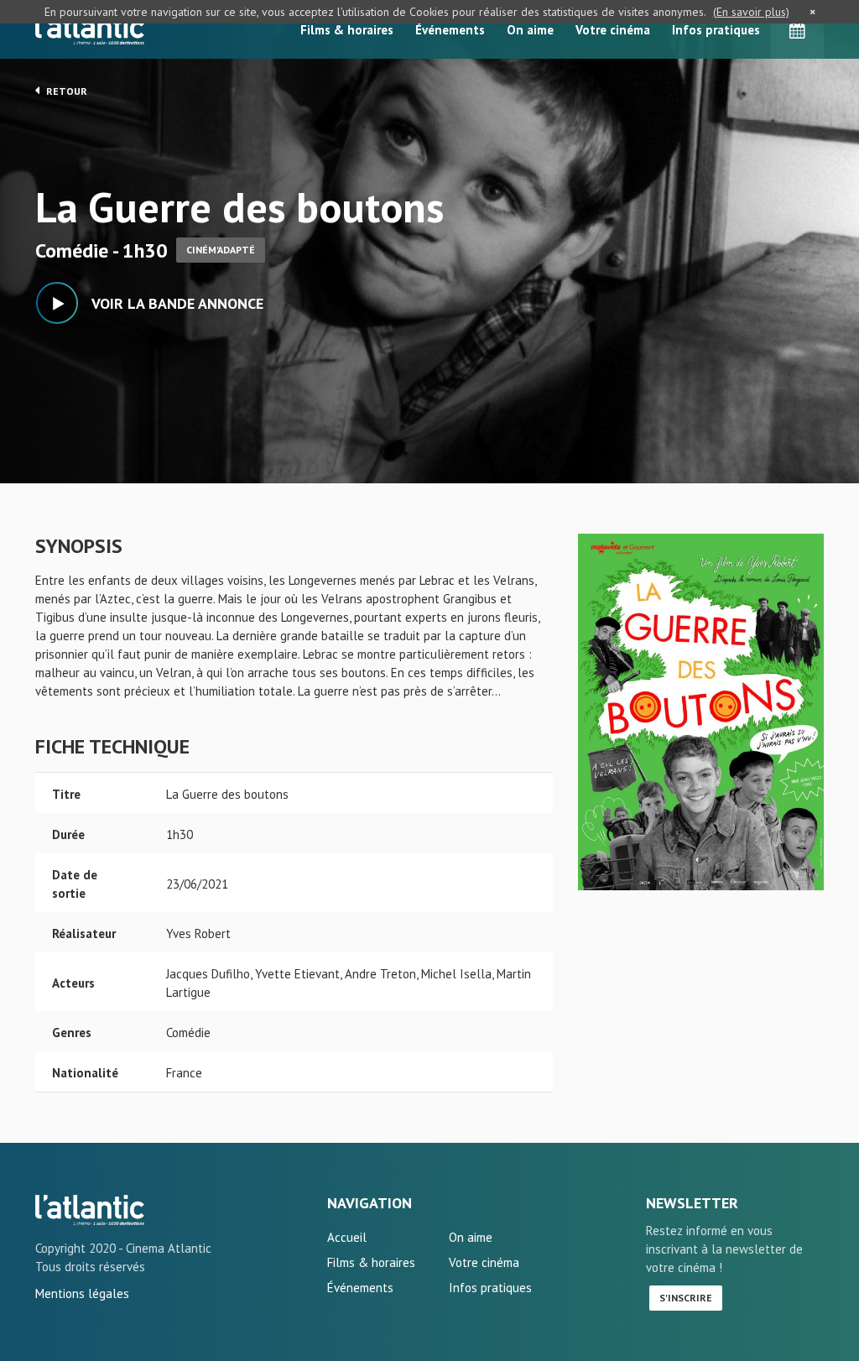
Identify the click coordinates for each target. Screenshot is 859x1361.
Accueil (347, 1237)
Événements (450, 30)
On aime (530, 30)
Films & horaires (346, 30)
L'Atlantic (89, 29)
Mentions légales (82, 1293)
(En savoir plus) (751, 11)
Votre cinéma (612, 30)
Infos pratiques (716, 30)
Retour (65, 91)
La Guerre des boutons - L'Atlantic (89, 1210)
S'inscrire (685, 1297)
